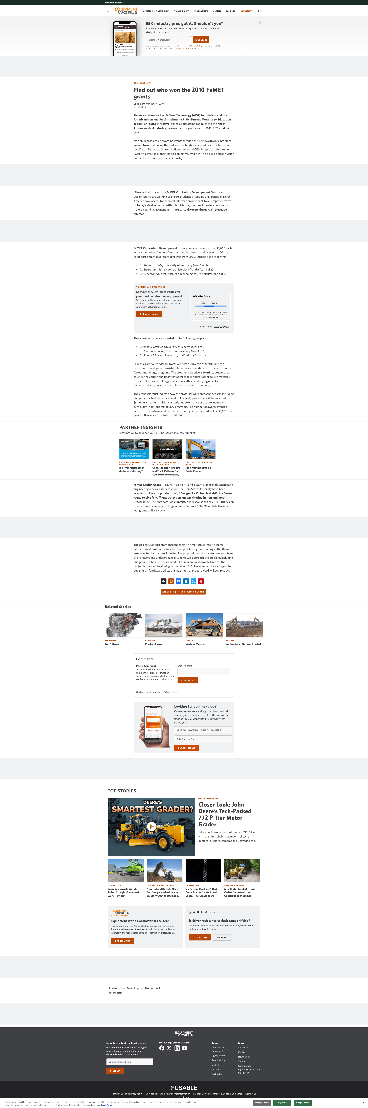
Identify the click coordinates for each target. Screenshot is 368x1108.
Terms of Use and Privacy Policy (190, 46)
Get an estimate (149, 314)
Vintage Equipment (235, 885)
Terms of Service (188, 48)
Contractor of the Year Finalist (243, 644)
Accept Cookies (302, 1102)
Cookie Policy (106, 1105)
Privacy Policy (173, 48)
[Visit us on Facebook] (161, 1047)
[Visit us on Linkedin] (177, 1047)
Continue (187, 680)
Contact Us (250, 1093)
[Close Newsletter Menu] (260, 22)
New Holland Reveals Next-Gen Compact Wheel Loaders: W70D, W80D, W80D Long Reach (164, 892)
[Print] (163, 581)
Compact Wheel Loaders (160, 885)
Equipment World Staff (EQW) (149, 103)
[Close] (363, 1103)
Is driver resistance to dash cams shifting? (132, 469)
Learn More (122, 941)
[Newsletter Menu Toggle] (260, 11)
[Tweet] (193, 581)
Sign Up (115, 1070)
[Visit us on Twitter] (169, 1047)
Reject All (282, 1102)
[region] (184, 1103)
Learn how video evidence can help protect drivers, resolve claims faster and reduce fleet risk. (222, 927)
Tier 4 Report (112, 644)
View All (222, 937)
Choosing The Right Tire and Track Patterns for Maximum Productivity (166, 471)
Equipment (111, 640)
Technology (142, 82)
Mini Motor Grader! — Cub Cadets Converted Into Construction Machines (239, 892)
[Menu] (108, 11)
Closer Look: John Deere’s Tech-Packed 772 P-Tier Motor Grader (225, 814)
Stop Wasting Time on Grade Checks (198, 469)
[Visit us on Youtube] (184, 1047)
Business (150, 640)
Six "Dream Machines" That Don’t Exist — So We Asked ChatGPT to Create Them (201, 892)
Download (200, 937)
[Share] (178, 581)
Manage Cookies (201, 1093)
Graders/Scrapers (209, 798)
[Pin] (201, 581)
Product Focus (153, 644)
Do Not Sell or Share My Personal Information (168, 1093)
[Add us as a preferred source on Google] (171, 581)
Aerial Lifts (114, 885)
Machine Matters (195, 644)
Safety (189, 640)
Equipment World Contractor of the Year (140, 921)
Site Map (185, 1097)
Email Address (186, 666)
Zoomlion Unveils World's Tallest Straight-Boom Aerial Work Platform (124, 892)
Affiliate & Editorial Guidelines (227, 1093)
